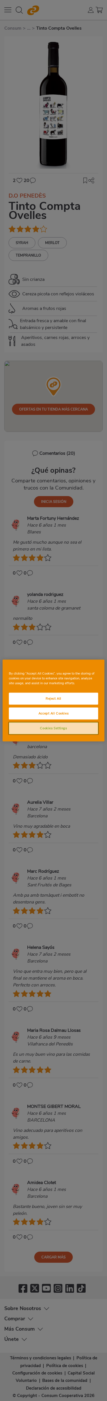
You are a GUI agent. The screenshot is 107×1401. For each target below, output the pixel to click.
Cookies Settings (53, 728)
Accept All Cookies (53, 713)
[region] (53, 701)
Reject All (53, 698)
